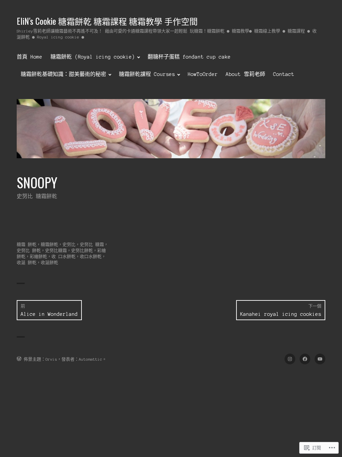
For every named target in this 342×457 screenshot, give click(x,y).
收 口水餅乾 (63, 256)
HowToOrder (203, 74)
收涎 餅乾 (26, 262)
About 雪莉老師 (245, 74)
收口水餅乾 (91, 256)
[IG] (290, 359)
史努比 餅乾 (29, 250)
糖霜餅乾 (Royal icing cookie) (92, 57)
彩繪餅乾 (38, 256)
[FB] (305, 359)
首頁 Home (29, 57)
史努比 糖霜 (92, 244)
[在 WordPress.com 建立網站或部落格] (19, 359)
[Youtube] (320, 359)
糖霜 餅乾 (26, 244)
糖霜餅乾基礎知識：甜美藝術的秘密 (63, 74)
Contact (283, 74)
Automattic (90, 359)
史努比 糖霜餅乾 (37, 196)
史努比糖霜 (56, 250)
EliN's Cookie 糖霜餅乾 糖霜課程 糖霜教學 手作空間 (107, 21)
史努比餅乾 (82, 250)
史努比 (68, 244)
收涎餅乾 (49, 262)
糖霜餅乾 (49, 244)
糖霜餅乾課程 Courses (147, 74)
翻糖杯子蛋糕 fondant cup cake (189, 57)
